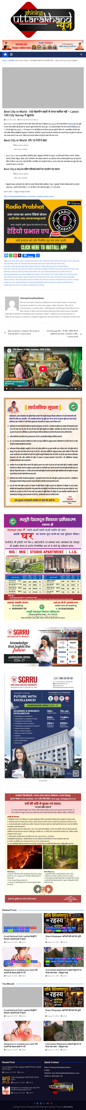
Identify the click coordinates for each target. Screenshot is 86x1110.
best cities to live (53, 261)
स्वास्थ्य (22, 931)
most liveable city (28, 274)
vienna (20, 277)
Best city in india (43, 263)
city (42, 271)
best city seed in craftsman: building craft (36, 269)
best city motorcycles (41, 266)
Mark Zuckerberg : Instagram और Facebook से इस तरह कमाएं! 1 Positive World (23, 332)
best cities (11, 261)
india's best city (66, 271)
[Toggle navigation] (11, 54)
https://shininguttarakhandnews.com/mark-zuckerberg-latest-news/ (29, 196)
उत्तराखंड (22, 928)
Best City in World (28, 266)
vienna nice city (9, 282)
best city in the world (57, 263)
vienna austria (28, 277)
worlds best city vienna (36, 285)
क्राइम (68, 958)
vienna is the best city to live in (37, 279)
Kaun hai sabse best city (12, 274)
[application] (43, 369)
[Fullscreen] (79, 389)
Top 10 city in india (56, 274)
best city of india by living (59, 266)
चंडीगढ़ (68, 928)
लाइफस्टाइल (16, 931)
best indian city (35, 271)
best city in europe (31, 263)
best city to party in (10, 271)
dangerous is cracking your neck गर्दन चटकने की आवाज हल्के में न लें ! (25, 1089)
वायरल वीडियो (61, 961)
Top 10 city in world (70, 274)
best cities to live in (66, 261)
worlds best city (67, 282)
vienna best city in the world (44, 277)
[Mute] (75, 389)
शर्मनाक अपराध (68, 961)
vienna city (58, 277)
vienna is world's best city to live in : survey (63, 279)
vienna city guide (68, 277)
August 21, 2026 (53, 976)
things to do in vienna (41, 274)
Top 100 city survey (10, 277)
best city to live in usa (70, 269)
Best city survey (57, 269)
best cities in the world (38, 261)
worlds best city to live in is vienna (15, 285)
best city (76, 261)
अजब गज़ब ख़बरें (8, 928)
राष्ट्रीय (10, 931)
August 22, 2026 (12, 942)
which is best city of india (52, 282)
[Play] (7, 389)
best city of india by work (12, 269)
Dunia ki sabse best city (52, 271)
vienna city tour (9, 279)
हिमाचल (27, 931)
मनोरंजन (79, 958)
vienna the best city (22, 282)
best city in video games (12, 266)
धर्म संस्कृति (33, 928)
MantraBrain (68, 1107)
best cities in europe (23, 261)
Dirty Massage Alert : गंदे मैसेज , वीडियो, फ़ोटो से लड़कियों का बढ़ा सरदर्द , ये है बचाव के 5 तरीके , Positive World (62, 334)
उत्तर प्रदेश (15, 928)
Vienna (71, 124)
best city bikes (9, 263)
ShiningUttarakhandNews (29, 120)
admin (23, 942)
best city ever (19, 263)
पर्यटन (5, 931)
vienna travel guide (36, 282)
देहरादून (27, 928)
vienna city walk (20, 279)
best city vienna (23, 271)
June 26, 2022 (11, 120)
